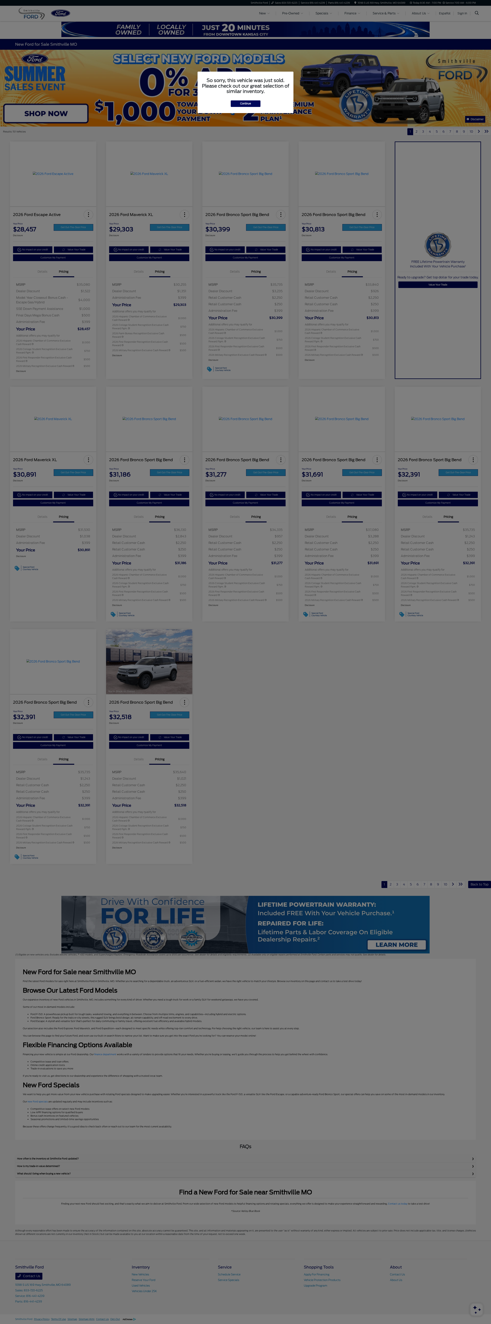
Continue (245, 103)
